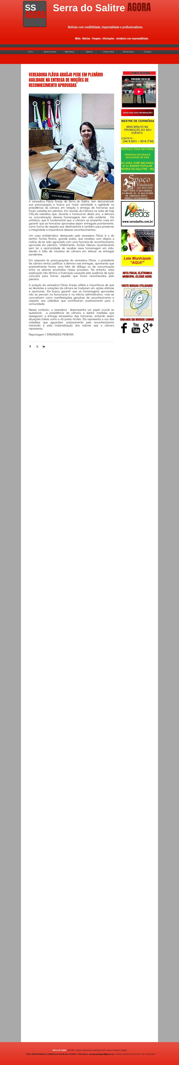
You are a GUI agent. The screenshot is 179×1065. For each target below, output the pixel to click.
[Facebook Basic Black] (124, 328)
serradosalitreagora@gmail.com (102, 1054)
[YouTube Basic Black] (136, 328)
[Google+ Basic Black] (148, 328)
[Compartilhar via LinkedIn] (44, 346)
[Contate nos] (137, 112)
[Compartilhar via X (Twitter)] (37, 346)
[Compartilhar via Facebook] (30, 346)
